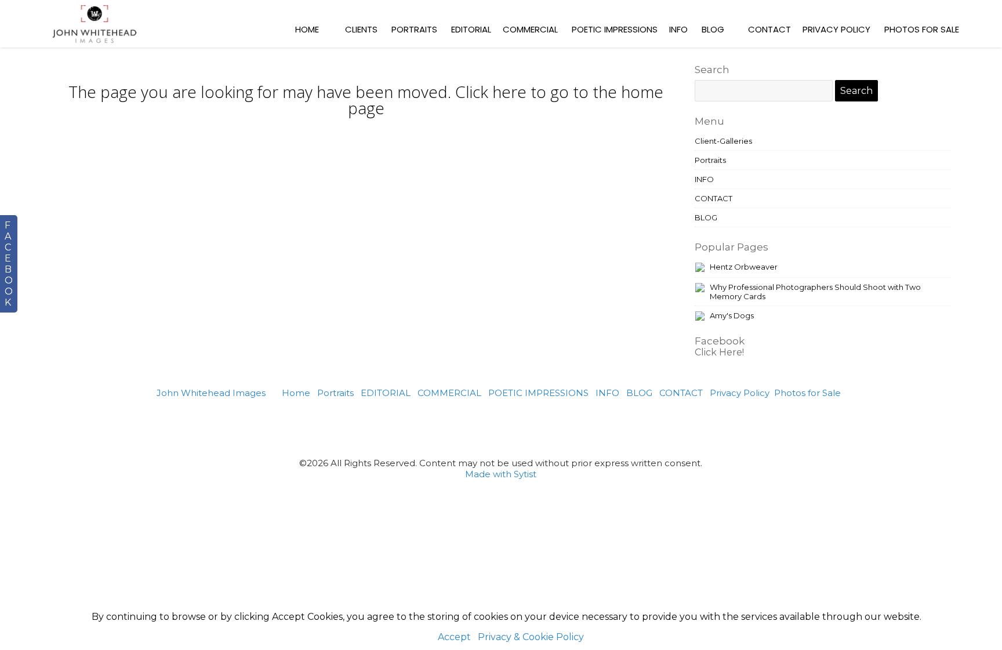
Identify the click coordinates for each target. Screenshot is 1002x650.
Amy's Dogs (732, 315)
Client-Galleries (723, 141)
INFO (678, 29)
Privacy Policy (836, 29)
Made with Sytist (500, 474)
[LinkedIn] (544, 427)
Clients (361, 29)
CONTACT (769, 29)
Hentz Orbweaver (744, 266)
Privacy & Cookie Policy (531, 636)
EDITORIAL (471, 29)
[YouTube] (572, 427)
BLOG (713, 29)
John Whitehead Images (211, 392)
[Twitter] (487, 427)
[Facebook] (431, 427)
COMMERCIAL (530, 29)
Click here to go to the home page (506, 100)
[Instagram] (515, 427)
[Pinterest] (458, 427)
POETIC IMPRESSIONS (615, 29)
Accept (454, 636)
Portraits (414, 29)
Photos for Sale (921, 29)
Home (307, 29)
